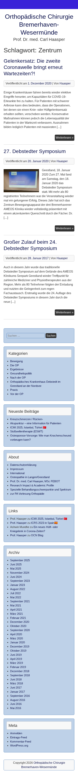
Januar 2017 (17, 691)
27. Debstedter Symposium (35, 151)
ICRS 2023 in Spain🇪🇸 (44, 522)
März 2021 (16, 613)
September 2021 (20, 601)
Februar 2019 (18, 667)
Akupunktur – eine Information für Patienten (35, 423)
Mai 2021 (15, 605)
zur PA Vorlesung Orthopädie (27, 493)
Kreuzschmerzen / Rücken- (26, 419)
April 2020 (16, 634)
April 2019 (16, 658)
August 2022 (17, 589)
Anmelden (16, 733)
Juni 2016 (16, 703)
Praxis (14, 389)
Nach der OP (18, 377)
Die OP (14, 365)
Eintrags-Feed (18, 737)
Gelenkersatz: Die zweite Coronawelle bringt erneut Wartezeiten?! (33, 67)
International (17, 473)
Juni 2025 (16, 564)
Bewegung (16, 361)
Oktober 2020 (18, 625)
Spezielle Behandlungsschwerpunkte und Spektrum (40, 489)
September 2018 (20, 675)
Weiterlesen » (65, 138)
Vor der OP (16, 393)
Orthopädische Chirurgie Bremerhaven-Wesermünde (39, 24)
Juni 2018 (16, 679)
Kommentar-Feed (20, 741)
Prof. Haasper (18, 522)
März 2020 (16, 638)
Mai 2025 (15, 568)
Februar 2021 (18, 617)
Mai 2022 (15, 597)
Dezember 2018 (19, 671)
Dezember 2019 (19, 646)
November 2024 (19, 572)
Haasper (65, 83)
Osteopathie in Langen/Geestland (30, 477)
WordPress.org (19, 745)
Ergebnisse (17, 369)
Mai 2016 (15, 708)
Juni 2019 (16, 654)
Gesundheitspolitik (21, 373)
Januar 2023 (17, 584)
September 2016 (20, 695)
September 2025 (20, 560)
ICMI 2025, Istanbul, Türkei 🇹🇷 (28, 427)
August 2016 (17, 699)
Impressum (17, 469)
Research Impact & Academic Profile (32, 485)
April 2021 (16, 609)
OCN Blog (37, 535)
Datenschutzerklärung (23, 464)
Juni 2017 (16, 687)
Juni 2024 (16, 576)
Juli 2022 (15, 593)
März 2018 (16, 683)
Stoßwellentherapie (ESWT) (26, 431)
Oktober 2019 (18, 650)
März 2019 (16, 662)
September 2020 (20, 630)
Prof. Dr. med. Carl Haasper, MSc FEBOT (35, 481)
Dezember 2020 (19, 621)
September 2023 (20, 580)
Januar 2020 (17, 642)
